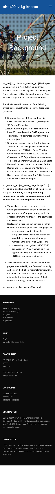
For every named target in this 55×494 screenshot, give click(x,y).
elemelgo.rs (8, 397)
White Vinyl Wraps (20, 488)
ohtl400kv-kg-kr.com (20, 7)
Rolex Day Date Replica (27, 478)
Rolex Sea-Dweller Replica (35, 474)
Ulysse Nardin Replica (40, 470)
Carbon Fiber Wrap (36, 485)
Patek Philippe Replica (26, 467)
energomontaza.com (11, 427)
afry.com (6, 366)
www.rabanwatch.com (25, 481)
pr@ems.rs (7, 321)
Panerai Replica (7, 467)
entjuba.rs (7, 454)
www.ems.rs (8, 318)
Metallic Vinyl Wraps (16, 485)
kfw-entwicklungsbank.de (13, 342)
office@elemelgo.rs (11, 400)
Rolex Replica (44, 467)
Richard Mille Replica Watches (14, 470)
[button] (50, 7)
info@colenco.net (10, 375)
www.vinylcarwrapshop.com (13, 492)
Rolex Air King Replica (10, 474)
